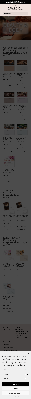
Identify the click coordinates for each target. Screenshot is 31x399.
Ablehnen (15, 388)
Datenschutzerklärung (17, 396)
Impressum (25, 396)
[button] (28, 353)
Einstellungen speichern (15, 393)
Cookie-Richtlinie (7, 396)
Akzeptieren (15, 384)
